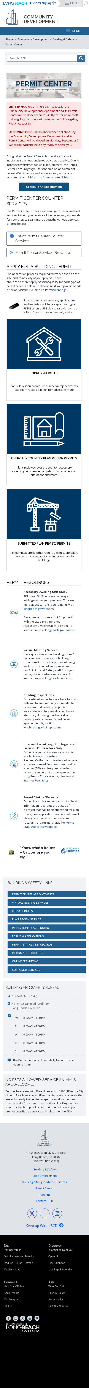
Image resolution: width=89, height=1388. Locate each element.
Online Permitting (25, 961)
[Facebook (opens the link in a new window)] (8, 1318)
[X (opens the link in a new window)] (22, 1318)
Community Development (33, 39)
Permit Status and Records (32, 944)
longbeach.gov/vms (58, 678)
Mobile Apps (11, 1299)
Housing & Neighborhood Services (44, 1182)
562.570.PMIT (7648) (24, 996)
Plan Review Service (26, 919)
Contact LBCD (44, 1201)
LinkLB (8, 1306)
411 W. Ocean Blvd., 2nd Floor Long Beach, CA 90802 (31, 1006)
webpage (60, 290)
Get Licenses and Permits (19, 1256)
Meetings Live (12, 1269)
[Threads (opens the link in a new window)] (29, 1318)
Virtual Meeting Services (30, 902)
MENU (74, 3)
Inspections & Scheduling (31, 928)
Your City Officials (14, 1286)
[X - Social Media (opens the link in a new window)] (32, 1213)
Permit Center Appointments (33, 894)
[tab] (44, 238)
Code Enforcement (44, 1176)
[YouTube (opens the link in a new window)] (37, 1318)
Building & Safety (63, 39)
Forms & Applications (28, 936)
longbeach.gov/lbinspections (42, 727)
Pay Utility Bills (12, 1250)
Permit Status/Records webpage (49, 825)
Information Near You (60, 1250)
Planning (44, 1195)
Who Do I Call (56, 1286)
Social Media (11, 1293)
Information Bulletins (28, 953)
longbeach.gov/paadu (59, 630)
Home (10, 39)
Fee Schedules (22, 911)
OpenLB (53, 1256)
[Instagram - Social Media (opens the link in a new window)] (57, 1213)
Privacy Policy (56, 1293)
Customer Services (26, 970)
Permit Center (45, 1188)
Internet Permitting (36, 780)
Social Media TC (58, 1306)
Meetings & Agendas (60, 1269)
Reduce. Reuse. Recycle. (19, 1263)
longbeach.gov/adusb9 (39, 609)
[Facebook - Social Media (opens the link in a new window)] (44, 1213)
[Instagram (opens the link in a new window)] (15, 1318)
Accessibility (55, 1299)
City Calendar (56, 1263)
